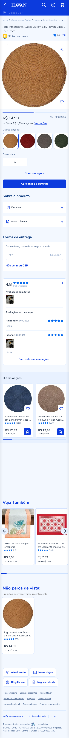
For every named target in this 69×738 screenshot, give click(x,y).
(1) (16, 550)
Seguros (31, 698)
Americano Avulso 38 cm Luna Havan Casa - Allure (50, 420)
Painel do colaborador (14, 698)
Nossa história (10, 692)
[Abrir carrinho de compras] (62, 5)
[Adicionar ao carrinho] (27, 431)
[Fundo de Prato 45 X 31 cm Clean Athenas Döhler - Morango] (52, 525)
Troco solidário (30, 704)
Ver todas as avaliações (34, 359)
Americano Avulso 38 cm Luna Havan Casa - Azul (17, 420)
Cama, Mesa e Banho (21, 20)
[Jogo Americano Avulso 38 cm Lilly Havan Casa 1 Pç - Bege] (18, 613)
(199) (51, 550)
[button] (18, 112)
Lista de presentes (28, 692)
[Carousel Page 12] (65, 573)
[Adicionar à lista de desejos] (62, 102)
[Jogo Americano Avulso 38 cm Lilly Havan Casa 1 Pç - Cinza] (45, 148)
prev (4, 531)
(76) (17, 639)
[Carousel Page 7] (37, 573)
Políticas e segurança (13, 716)
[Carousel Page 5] (26, 573)
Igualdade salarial (12, 704)
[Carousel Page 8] (43, 573)
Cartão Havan (44, 698)
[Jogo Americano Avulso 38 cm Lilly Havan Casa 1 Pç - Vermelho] (28, 148)
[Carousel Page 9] (48, 573)
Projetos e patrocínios (49, 704)
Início (5, 20)
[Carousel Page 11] (60, 573)
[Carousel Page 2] (9, 573)
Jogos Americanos (52, 20)
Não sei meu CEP (17, 265)
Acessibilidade (39, 716)
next (64, 531)
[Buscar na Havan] (44, 5)
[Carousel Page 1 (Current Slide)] (4, 573)
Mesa (37, 20)
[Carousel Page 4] (20, 573)
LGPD (54, 716)
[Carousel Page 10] (54, 573)
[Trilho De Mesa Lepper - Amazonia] (18, 525)
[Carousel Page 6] (31, 573)
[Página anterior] (5, 5)
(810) (18, 423)
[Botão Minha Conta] (53, 4)
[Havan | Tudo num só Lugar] (19, 5)
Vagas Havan (46, 692)
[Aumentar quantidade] (23, 162)
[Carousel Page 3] (15, 573)
